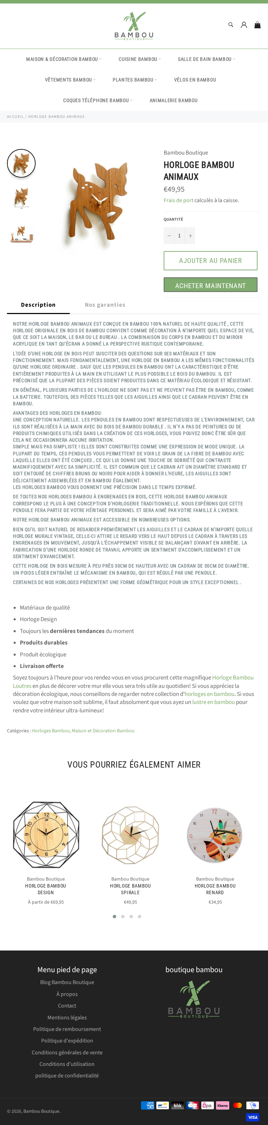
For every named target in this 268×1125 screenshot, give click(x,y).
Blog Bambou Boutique (67, 982)
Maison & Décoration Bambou (62, 59)
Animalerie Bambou (174, 100)
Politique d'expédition (67, 1041)
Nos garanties (105, 305)
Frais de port (178, 200)
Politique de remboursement (67, 1029)
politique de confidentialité (67, 1076)
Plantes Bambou (133, 80)
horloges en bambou (209, 694)
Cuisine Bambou (138, 59)
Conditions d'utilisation (67, 1064)
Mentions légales (67, 1017)
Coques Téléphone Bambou (96, 100)
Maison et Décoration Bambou (103, 730)
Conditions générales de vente (67, 1052)
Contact (67, 1006)
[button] (114, 916)
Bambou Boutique (41, 1111)
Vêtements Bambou (68, 80)
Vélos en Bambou (195, 80)
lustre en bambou (213, 702)
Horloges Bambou (51, 730)
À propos (67, 994)
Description (38, 305)
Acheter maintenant (210, 286)
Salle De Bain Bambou (205, 59)
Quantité (173, 219)
